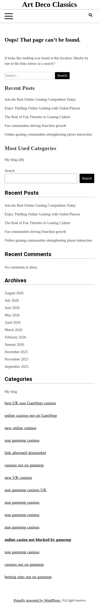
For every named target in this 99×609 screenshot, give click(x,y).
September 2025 (16, 367)
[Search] (90, 15)
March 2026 (13, 330)
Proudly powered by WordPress (37, 600)
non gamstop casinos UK (26, 490)
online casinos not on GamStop (31, 415)
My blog (11, 160)
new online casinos (20, 428)
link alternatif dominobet (25, 452)
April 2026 (12, 322)
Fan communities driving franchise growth (35, 126)
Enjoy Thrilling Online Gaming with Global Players (42, 108)
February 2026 (15, 337)
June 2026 (12, 308)
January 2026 (14, 344)
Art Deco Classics (49, 4)
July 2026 (12, 300)
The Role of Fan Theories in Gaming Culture (37, 117)
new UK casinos (18, 477)
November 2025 (16, 359)
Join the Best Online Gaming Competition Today (40, 99)
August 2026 (14, 293)
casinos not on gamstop (24, 465)
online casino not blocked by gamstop (38, 539)
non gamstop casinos (22, 440)
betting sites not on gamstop (28, 577)
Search (10, 171)
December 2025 (16, 352)
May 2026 (12, 315)
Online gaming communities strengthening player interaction (48, 134)
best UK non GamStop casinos (30, 403)
